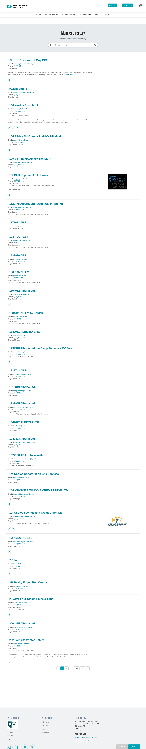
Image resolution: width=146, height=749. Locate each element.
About (97, 14)
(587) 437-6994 (19, 66)
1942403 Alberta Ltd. (22, 438)
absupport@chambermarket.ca (86, 737)
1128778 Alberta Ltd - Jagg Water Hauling (36, 203)
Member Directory (68, 14)
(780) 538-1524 (19, 297)
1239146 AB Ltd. (19, 271)
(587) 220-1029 (19, 428)
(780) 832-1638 (19, 261)
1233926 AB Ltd (19, 255)
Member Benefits (51, 14)
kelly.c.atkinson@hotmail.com (23, 627)
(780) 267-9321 (19, 480)
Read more (69, 75)
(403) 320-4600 (19, 496)
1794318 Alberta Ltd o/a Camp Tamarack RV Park (40, 348)
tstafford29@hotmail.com (22, 426)
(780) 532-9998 (19, 354)
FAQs (10, 739)
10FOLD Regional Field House (29, 175)
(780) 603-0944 (19, 319)
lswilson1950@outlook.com (23, 407)
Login (112, 5)
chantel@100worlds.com (22, 109)
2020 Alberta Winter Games (26, 639)
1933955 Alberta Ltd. (22, 403)
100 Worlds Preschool (23, 105)
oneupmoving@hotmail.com (23, 541)
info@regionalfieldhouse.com (23, 179)
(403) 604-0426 (19, 111)
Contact (107, 14)
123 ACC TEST (18, 236)
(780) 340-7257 (19, 95)
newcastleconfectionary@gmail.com (26, 459)
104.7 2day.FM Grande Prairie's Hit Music (35, 136)
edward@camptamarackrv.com (24, 352)
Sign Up (128, 5)
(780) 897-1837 (19, 393)
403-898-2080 (19, 210)
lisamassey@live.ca (20, 335)
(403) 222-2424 (19, 409)
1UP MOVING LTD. (21, 537)
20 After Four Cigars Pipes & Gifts (31, 598)
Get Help (122, 747)
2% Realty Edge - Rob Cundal (28, 582)
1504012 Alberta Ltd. (22, 290)
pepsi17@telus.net (20, 259)
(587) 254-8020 (19, 646)
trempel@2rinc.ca (19, 564)
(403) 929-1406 (19, 338)
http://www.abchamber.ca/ (84, 741)
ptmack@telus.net (19, 276)
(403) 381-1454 (19, 566)
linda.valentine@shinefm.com (23, 162)
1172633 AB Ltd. (19, 222)
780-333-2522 (19, 461)
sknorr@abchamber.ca (21, 240)
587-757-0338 (19, 181)
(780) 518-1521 (19, 226)
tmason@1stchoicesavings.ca (24, 516)
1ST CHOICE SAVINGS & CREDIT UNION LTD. (39, 490)
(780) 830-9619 (19, 629)
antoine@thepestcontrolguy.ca (24, 64)
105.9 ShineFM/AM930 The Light (30, 158)
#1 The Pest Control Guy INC (28, 60)
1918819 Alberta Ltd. (22, 386)
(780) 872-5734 (19, 605)
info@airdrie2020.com (21, 644)
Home (38, 14)
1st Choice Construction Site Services (34, 473)
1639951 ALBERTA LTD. (24, 331)
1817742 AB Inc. (19, 370)
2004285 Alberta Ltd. (22, 623)
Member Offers (85, 14)
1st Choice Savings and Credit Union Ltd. (36, 512)
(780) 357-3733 (19, 142)
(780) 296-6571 (19, 445)
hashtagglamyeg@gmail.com (23, 92)
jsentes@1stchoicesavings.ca (23, 494)
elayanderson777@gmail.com (24, 442)
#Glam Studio (18, 88)
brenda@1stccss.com (21, 477)
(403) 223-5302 (19, 519)
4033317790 (18, 278)
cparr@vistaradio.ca (20, 140)
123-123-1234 (19, 243)
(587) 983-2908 (19, 164)
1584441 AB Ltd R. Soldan (26, 312)
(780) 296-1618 (19, 376)
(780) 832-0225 (19, 588)
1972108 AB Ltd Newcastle (26, 455)
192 (82, 668)
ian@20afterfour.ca (20, 603)
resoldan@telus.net (20, 317)
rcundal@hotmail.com (21, 586)
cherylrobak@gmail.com (22, 391)
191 (76, 668)
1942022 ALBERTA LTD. (24, 422)
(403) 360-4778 (19, 544)
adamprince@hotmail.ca (22, 374)
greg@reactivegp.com (21, 294)
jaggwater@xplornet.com (22, 207)
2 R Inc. (14, 560)
